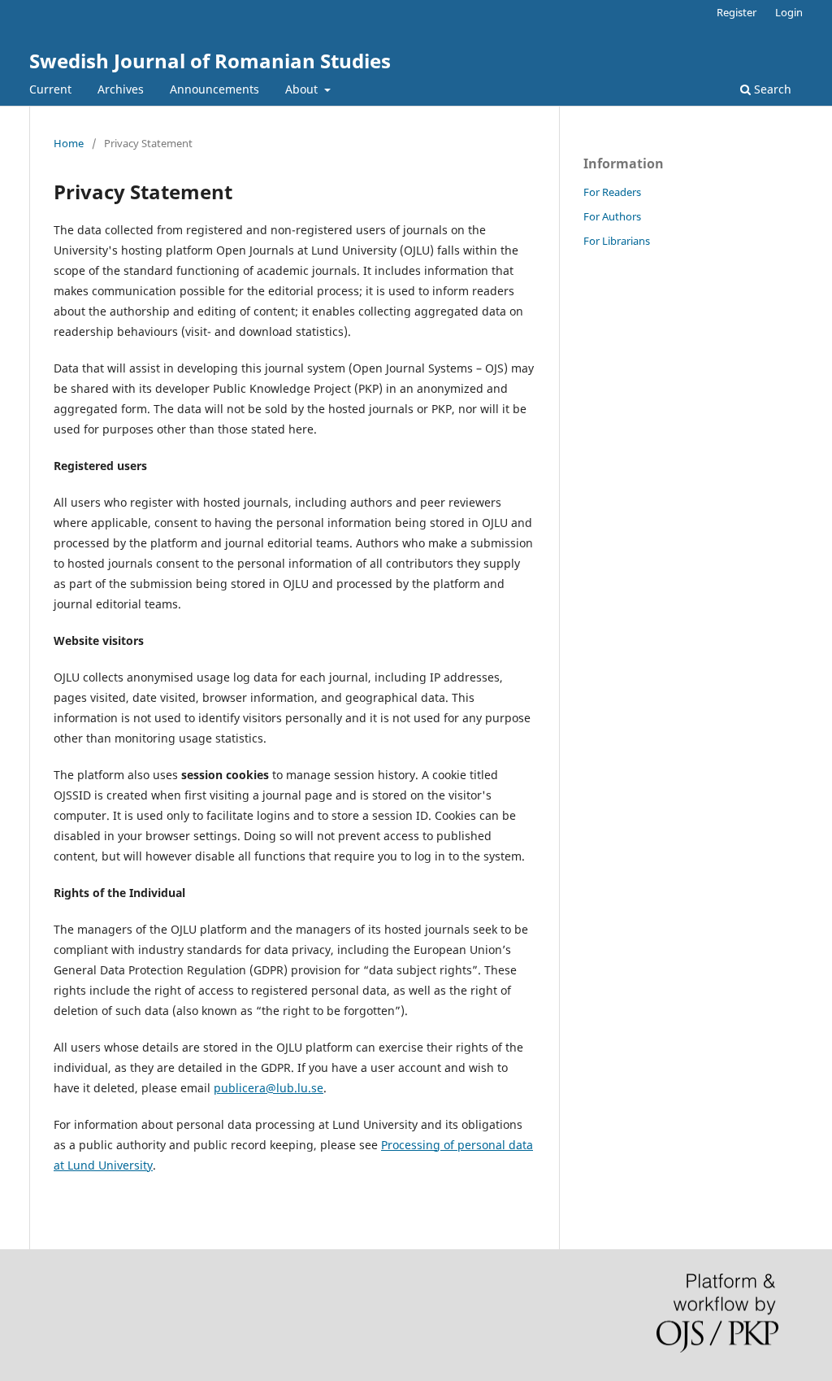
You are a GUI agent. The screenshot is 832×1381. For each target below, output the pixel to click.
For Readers (612, 192)
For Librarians (616, 240)
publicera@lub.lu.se (268, 1088)
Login (789, 12)
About (303, 89)
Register (736, 12)
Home (69, 143)
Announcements (214, 89)
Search (771, 89)
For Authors (612, 216)
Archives (121, 89)
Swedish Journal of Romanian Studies (210, 60)
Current (50, 89)
